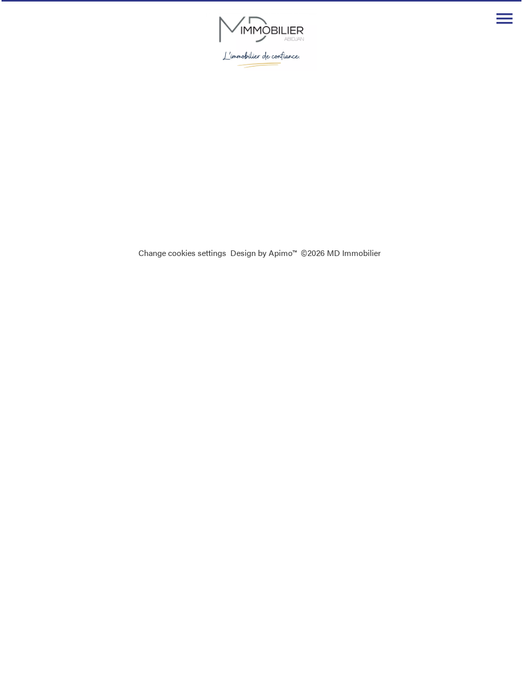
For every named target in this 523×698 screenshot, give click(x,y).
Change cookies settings (182, 253)
